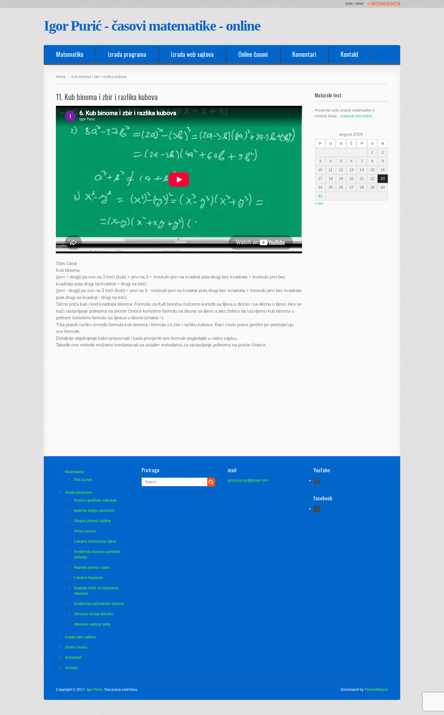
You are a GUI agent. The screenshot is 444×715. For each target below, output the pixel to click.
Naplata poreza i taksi (92, 567)
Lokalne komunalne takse (95, 541)
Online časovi (253, 54)
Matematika (69, 54)
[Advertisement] (351, 338)
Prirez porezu (85, 531)
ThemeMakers (376, 689)
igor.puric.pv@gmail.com (248, 480)
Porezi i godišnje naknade (95, 500)
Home (61, 77)
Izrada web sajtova (192, 54)
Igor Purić (94, 689)
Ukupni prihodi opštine (92, 521)
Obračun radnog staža (92, 624)
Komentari (304, 54)
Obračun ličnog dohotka (93, 614)
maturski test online (356, 116)
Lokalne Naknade (88, 578)
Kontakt (350, 54)
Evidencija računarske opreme (99, 604)
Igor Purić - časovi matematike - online (152, 26)
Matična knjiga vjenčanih (94, 511)
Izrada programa (127, 54)
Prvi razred (83, 480)
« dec (319, 203)
